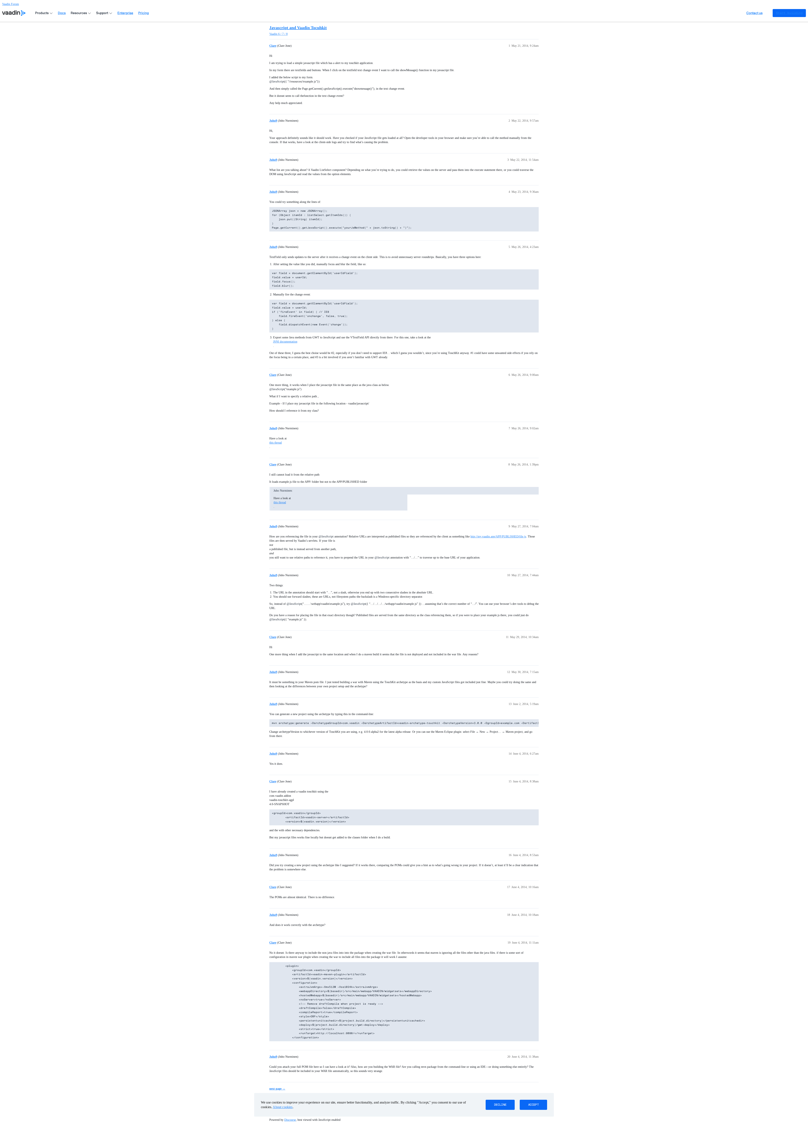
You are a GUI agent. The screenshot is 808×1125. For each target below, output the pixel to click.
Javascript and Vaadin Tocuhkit (298, 27)
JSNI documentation (285, 341)
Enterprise (125, 13)
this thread (275, 442)
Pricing (143, 13)
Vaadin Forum (10, 4)
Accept (533, 1104)
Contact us (754, 13)
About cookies (282, 1107)
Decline (500, 1104)
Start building (789, 13)
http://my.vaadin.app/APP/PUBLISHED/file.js (498, 536)
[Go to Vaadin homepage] (14, 13)
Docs (62, 13)
